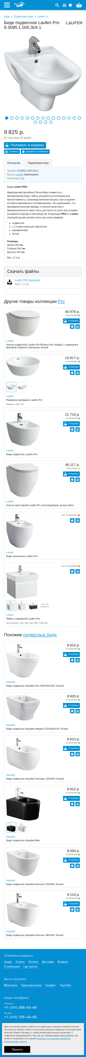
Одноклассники (31, 985)
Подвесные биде (23, 16)
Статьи (20, 961)
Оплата (33, 961)
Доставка (48, 961)
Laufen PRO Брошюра (27, 280)
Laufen (41, 16)
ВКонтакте (10, 985)
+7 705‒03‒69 (20, 1017)
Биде (7, 16)
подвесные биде (40, 634)
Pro (22, 178)
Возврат (63, 961)
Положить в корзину (27, 145)
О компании (12, 966)
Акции (8, 961)
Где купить (30, 966)
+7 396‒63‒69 (20, 1007)
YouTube (65, 985)
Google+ (50, 985)
